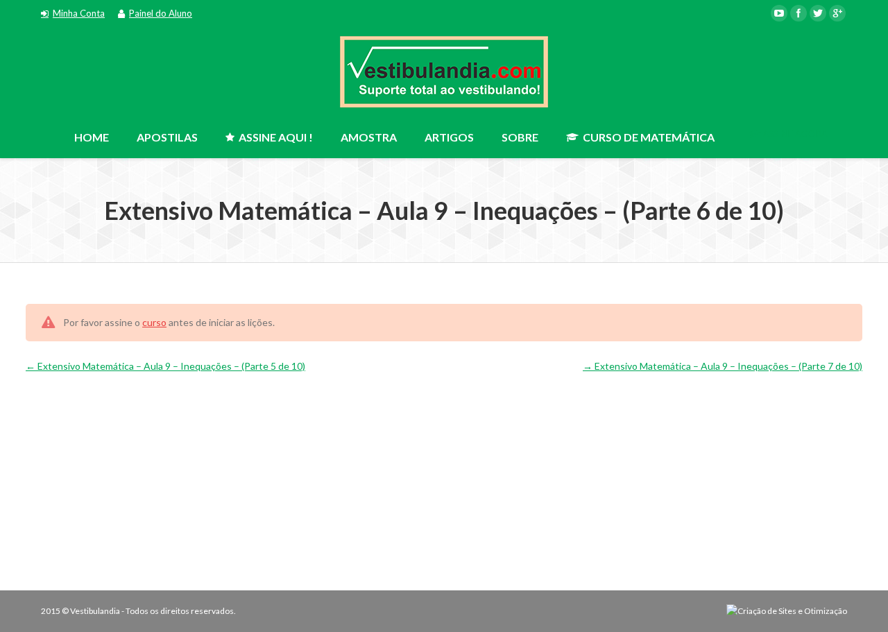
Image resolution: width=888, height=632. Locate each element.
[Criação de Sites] (786, 611)
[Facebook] (798, 13)
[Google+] (837, 13)
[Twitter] (818, 13)
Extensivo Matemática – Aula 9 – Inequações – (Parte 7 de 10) (727, 366)
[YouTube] (779, 13)
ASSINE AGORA (794, 133)
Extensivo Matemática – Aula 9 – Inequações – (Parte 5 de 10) (170, 366)
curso (154, 322)
